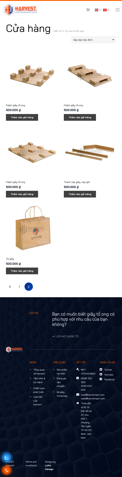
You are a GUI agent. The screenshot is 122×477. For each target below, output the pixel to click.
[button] (22, 117)
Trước (10, 286)
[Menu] (118, 10)
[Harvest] (20, 10)
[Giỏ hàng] (87, 10)
